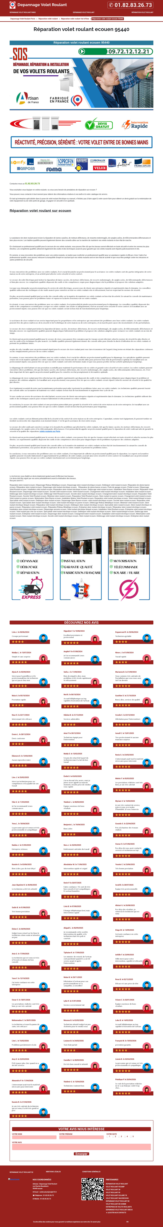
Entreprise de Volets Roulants (119, 1207)
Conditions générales (91, 1172)
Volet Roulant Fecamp (115, 1187)
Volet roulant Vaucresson (117, 1198)
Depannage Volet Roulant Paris (23, 12)
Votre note (111, 1134)
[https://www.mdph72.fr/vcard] (93, 1189)
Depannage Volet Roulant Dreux (119, 1210)
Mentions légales (53, 1172)
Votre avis (17, 1142)
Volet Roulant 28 (113, 1189)
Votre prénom (65, 1134)
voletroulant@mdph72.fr (48, 1192)
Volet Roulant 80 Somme (116, 1204)
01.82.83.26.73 (48, 1195)
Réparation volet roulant (142, 12)
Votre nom (17, 1134)
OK (127, 1222)
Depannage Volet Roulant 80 (117, 1201)
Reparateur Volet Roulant (117, 1184)
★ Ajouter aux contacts (116, 1213)
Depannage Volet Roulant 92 (21, 1172)
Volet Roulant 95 (113, 1192)
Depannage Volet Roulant (83, 12)
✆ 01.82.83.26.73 (130, 5)
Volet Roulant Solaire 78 (116, 1195)
